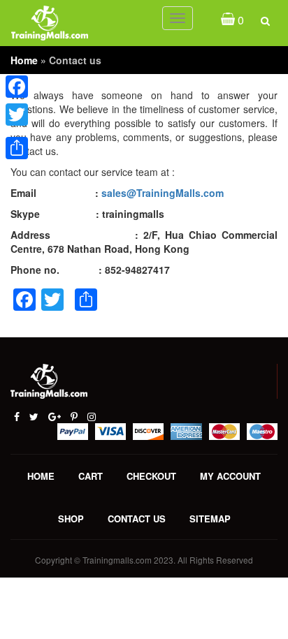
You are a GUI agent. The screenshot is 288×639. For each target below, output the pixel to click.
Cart (90, 476)
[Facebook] (17, 87)
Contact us (137, 518)
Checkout (151, 476)
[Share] (17, 148)
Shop (71, 518)
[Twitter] (17, 114)
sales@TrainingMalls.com (162, 193)
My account (230, 476)
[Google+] (17, 131)
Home (24, 60)
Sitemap (210, 518)
